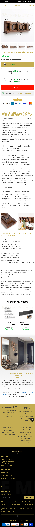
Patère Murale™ (13, 520)
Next (31, 25)
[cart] (33, 5)
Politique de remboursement (9, 481)
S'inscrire (29, 498)
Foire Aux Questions (7, 465)
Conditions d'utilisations (8, 475)
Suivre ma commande (9, 459)
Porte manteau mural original (25, 323)
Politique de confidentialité (9, 478)
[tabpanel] (13, 46)
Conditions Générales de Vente (10, 484)
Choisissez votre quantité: (11, 60)
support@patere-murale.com (12, 463)
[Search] (30, 5)
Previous (3, 25)
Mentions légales (6, 472)
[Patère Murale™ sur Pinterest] (17, 516)
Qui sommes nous (6, 494)
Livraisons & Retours (7, 487)
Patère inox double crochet (9, 323)
